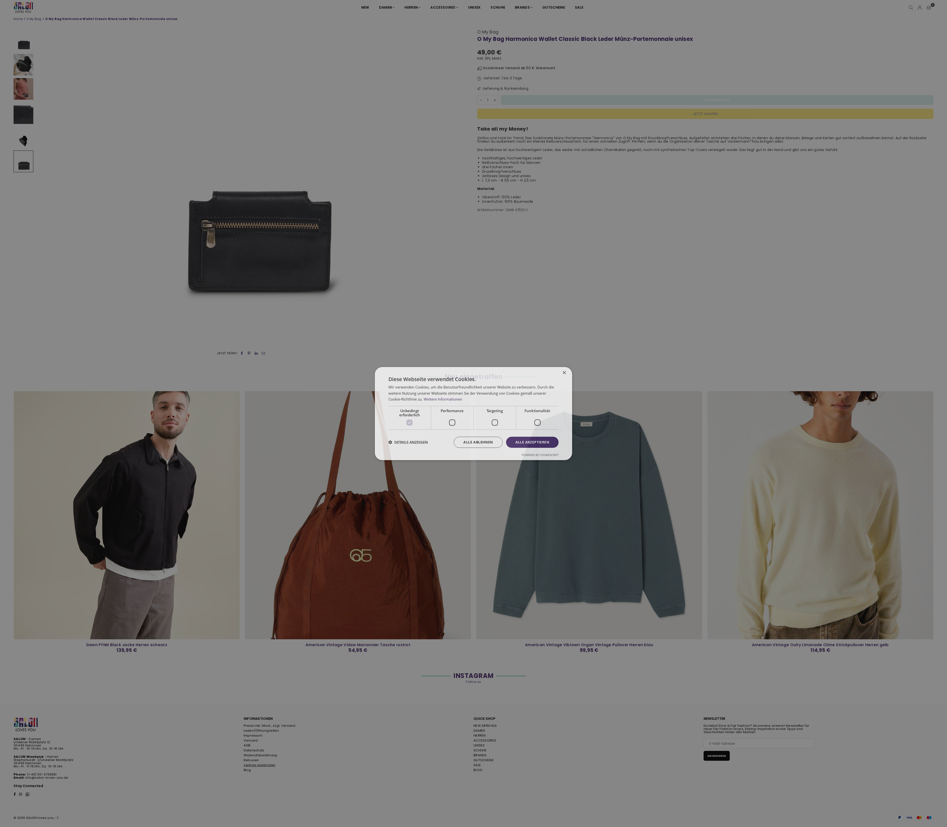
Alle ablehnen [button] (478, 442)
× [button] (564, 372)
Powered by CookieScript (540, 455)
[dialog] (473, 413)
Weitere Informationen (443, 399)
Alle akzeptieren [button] (532, 442)
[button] (408, 442)
